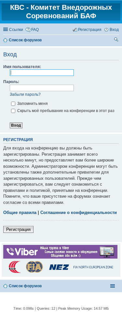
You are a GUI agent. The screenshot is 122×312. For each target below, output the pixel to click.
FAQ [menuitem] (35, 29)
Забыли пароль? (25, 94)
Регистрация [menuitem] (90, 29)
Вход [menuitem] (114, 29)
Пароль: (11, 81)
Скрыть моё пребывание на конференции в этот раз (65, 110)
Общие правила (19, 212)
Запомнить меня (32, 103)
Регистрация (18, 229)
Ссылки (16, 29)
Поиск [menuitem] (116, 40)
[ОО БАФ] (60, 273)
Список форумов (25, 286)
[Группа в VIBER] (60, 257)
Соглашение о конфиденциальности (78, 212)
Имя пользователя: (22, 66)
